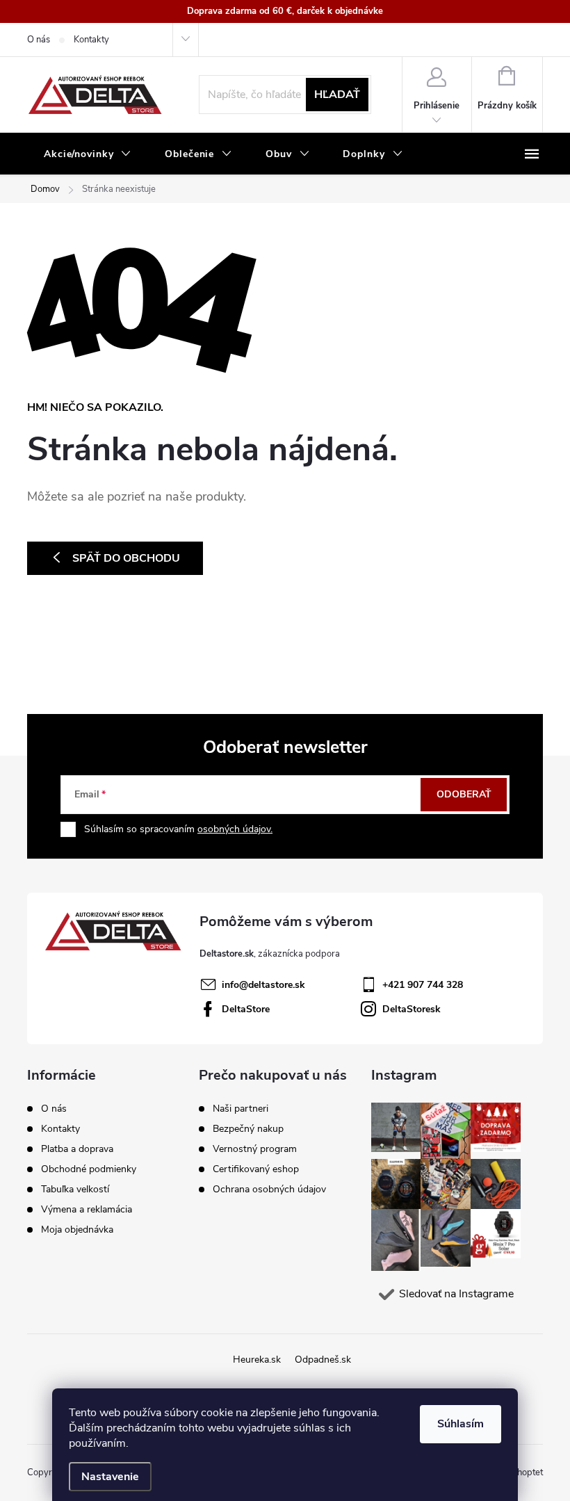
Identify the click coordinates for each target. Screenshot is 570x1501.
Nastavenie (110, 1476)
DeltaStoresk (411, 1009)
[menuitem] (87, 154)
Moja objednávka (77, 1229)
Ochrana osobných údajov (269, 1189)
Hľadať (337, 94)
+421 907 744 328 (422, 984)
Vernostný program (255, 1149)
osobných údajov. (234, 829)
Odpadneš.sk (323, 1359)
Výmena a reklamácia (86, 1209)
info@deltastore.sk (263, 984)
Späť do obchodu (126, 558)
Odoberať (464, 794)
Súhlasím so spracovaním (178, 829)
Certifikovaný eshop (256, 1169)
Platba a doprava (77, 1148)
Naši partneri (240, 1108)
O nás (38, 39)
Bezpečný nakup (248, 1129)
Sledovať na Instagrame (456, 1293)
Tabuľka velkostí (75, 1189)
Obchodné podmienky (88, 1169)
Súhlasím (460, 1423)
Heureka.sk (257, 1359)
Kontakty (91, 39)
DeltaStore (246, 1009)
